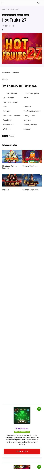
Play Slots (22, 451)
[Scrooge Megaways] (32, 175)
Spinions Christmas (29, 166)
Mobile (26, 15)
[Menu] (2, 3)
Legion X (5, 190)
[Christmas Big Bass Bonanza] (12, 151)
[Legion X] (12, 175)
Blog (8, 9)
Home (3, 9)
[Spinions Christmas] (32, 151)
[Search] (38, 3)
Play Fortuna (22, 428)
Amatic (11, 136)
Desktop (19, 15)
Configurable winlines (8, 15)
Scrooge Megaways (30, 190)
